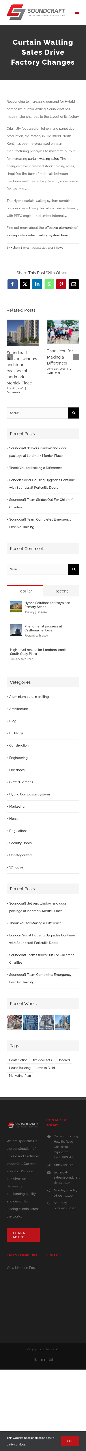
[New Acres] (30, 1022)
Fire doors (16, 770)
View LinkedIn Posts (22, 1268)
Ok (70, 1441)
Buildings (16, 733)
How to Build (45, 1068)
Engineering (18, 758)
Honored (64, 1060)
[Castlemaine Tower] (46, 1022)
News (59, 247)
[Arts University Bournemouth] (62, 1022)
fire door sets (42, 1060)
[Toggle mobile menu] (77, 12)
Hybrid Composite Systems (29, 794)
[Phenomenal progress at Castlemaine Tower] (16, 628)
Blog (12, 721)
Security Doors (20, 843)
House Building (20, 1068)
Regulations (18, 831)
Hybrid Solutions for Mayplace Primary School (47, 605)
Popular (25, 591)
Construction (19, 745)
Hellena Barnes (20, 247)
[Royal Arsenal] (14, 1022)
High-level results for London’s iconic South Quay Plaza (38, 652)
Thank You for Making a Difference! (60, 357)
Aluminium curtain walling (29, 697)
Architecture (18, 709)
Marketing (16, 806)
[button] (10, 357)
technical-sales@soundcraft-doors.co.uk (66, 1178)
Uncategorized (20, 855)
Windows (16, 867)
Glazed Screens (21, 782)
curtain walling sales (43, 159)
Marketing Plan (20, 1075)
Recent (61, 591)
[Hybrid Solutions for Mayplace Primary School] (16, 605)
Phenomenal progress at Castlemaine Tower (43, 628)
